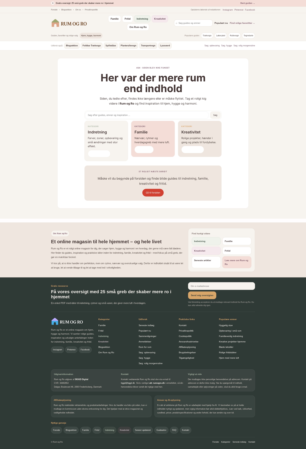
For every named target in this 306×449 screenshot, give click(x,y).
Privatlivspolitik (91, 10)
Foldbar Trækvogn (92, 45)
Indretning (142, 18)
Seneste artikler (202, 260)
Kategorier (225, 442)
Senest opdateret (143, 430)
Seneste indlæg (146, 325)
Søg (215, 115)
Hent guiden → (247, 3)
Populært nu (221, 23)
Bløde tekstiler (226, 347)
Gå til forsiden (153, 192)
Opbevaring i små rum (230, 330)
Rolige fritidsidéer (228, 352)
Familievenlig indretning (231, 336)
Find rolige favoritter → (242, 23)
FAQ (174, 430)
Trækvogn (207, 35)
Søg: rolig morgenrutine (244, 45)
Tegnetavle (248, 35)
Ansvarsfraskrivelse (188, 341)
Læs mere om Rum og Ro (236, 262)
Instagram (228, 9)
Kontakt (182, 325)
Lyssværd (165, 45)
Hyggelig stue (226, 325)
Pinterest (238, 9)
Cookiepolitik (185, 336)
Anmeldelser (145, 341)
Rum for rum (145, 347)
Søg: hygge (226, 45)
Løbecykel (220, 35)
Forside (54, 10)
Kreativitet (160, 18)
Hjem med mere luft (229, 358)
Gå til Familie (144, 149)
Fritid (128, 18)
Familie (115, 18)
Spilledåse (111, 45)
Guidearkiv (161, 430)
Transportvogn (148, 45)
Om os (78, 10)
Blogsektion (66, 10)
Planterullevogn (128, 45)
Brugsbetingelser (187, 352)
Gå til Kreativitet (192, 149)
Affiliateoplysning (187, 347)
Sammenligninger (147, 336)
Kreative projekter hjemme (232, 341)
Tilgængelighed (186, 358)
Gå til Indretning (99, 153)
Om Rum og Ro (138, 27)
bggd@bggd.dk (128, 383)
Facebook (250, 9)
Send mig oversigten (202, 295)
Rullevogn (234, 35)
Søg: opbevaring (212, 45)
